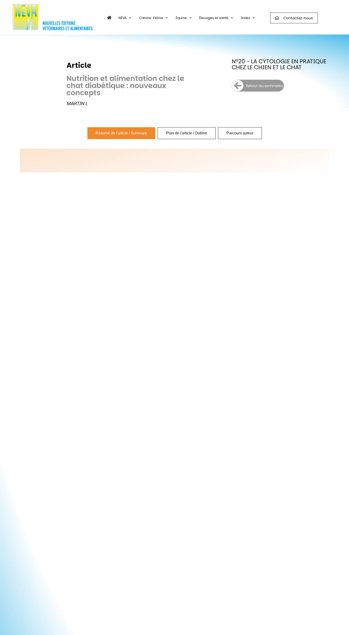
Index (245, 17)
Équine (181, 17)
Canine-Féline (151, 17)
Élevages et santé (213, 17)
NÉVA (122, 17)
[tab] (121, 133)
